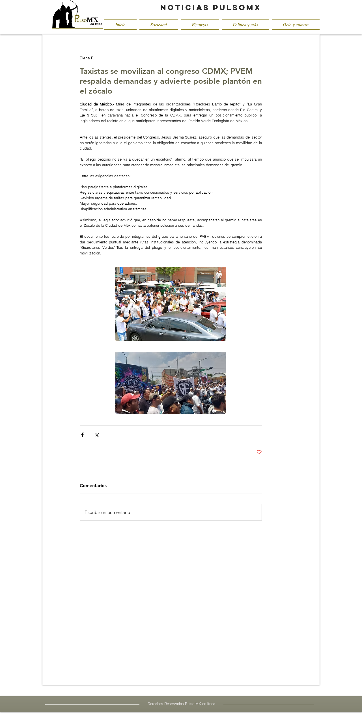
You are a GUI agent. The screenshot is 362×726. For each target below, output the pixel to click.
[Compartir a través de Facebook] (82, 434)
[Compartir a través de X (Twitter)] (96, 434)
